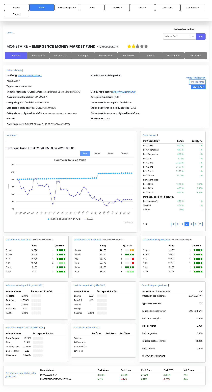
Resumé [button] (16, 55)
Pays (92, 7)
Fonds (42, 7)
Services (116, 7)
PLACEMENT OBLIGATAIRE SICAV (55, 379)
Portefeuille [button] (128, 55)
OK (200, 36)
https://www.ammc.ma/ (124, 91)
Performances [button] (106, 55)
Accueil (16, 7)
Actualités (167, 7)
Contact (16, 14)
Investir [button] (151, 55)
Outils (141, 7)
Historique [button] (83, 55)
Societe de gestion (67, 7)
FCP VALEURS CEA (48, 374)
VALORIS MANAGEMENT (30, 75)
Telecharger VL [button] (173, 55)
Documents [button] (195, 55)
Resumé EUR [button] (38, 55)
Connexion (191, 7)
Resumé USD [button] (60, 55)
